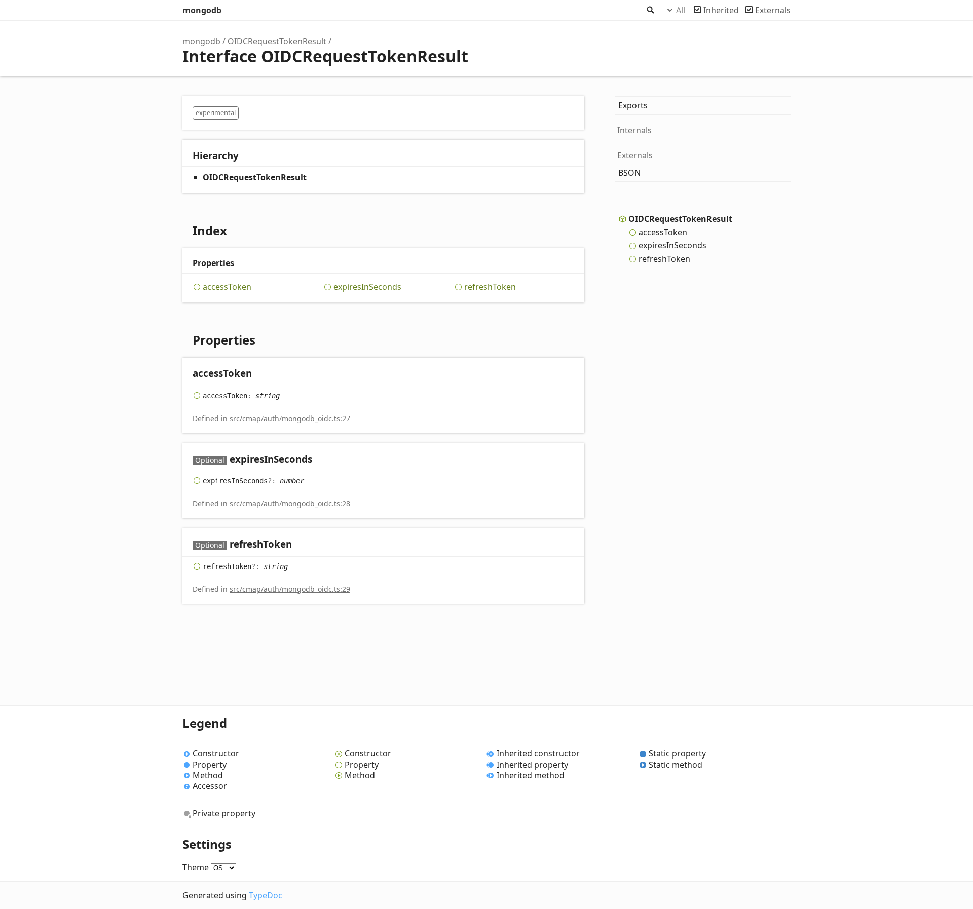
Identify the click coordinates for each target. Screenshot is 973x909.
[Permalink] (262, 374)
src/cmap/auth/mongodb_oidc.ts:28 (290, 503)
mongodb (201, 10)
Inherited (721, 10)
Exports (633, 105)
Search (650, 10)
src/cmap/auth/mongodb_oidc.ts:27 (290, 418)
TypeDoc (265, 895)
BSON (629, 172)
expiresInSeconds (367, 287)
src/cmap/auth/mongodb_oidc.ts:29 (290, 589)
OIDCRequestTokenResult (277, 41)
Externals (773, 10)
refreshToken (490, 287)
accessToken (227, 287)
